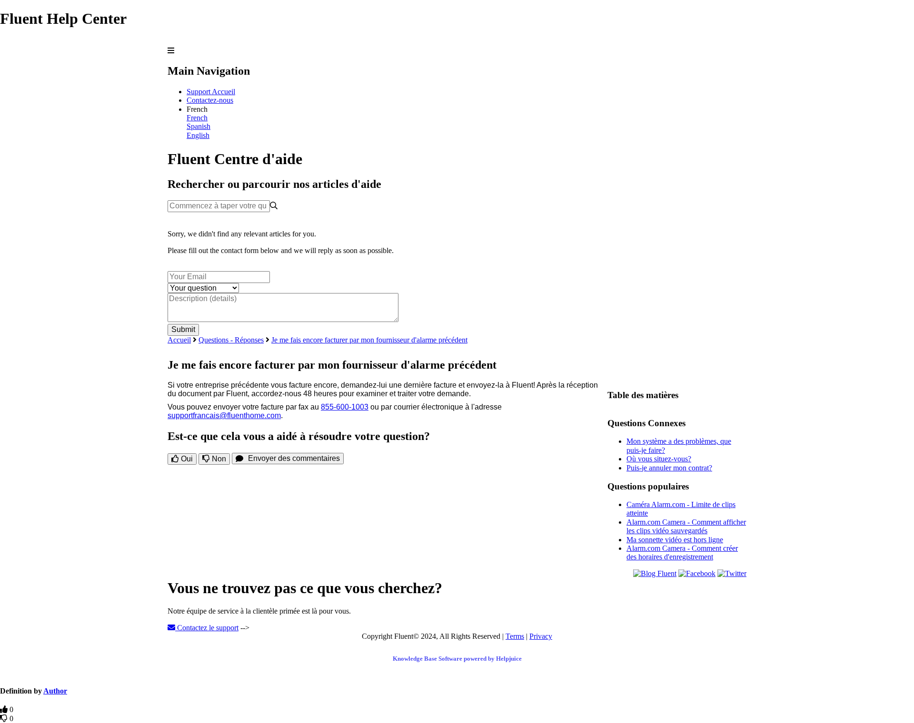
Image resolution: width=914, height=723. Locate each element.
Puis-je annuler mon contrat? (669, 468)
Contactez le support (206, 628)
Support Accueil (211, 92)
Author (55, 691)
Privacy (540, 636)
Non (218, 459)
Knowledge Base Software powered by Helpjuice (457, 658)
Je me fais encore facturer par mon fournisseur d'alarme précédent (369, 340)
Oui (186, 459)
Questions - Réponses (231, 340)
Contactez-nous (210, 100)
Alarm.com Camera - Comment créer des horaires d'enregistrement (682, 552)
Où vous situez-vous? (658, 459)
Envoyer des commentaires (294, 458)
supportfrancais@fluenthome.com (224, 415)
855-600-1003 (344, 407)
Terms (515, 636)
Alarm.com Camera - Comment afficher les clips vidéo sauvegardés (686, 526)
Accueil (179, 340)
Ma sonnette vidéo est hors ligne (674, 540)
